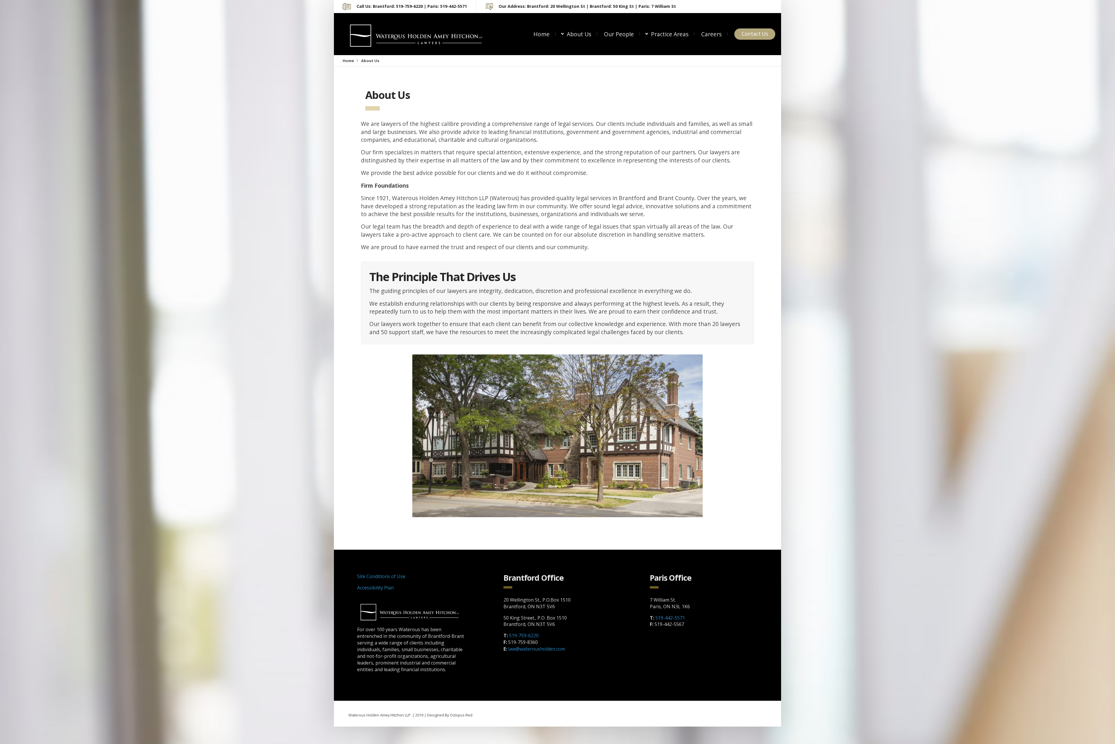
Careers (711, 34)
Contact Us (755, 33)
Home (541, 34)
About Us (579, 34)
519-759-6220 (524, 635)
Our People (619, 34)
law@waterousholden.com (536, 649)
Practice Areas (669, 34)
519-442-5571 (670, 618)
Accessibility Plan (375, 587)
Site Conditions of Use (381, 576)
